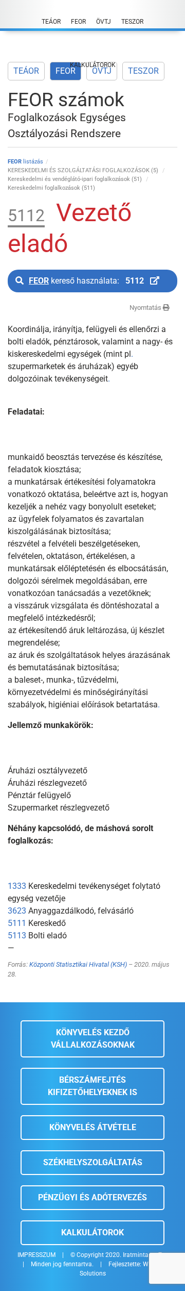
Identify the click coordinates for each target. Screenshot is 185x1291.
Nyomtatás (146, 307)
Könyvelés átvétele (92, 1127)
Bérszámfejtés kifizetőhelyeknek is (92, 1086)
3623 (17, 911)
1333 (17, 886)
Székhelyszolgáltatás (92, 1162)
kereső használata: (86, 281)
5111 (17, 923)
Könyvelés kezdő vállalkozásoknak (93, 1039)
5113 (17, 935)
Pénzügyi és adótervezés (92, 1197)
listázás (25, 161)
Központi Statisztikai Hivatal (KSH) (78, 964)
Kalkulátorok (92, 1232)
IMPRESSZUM (36, 1255)
